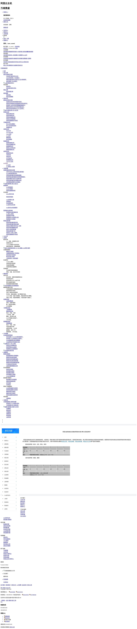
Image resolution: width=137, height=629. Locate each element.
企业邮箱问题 (6, 531)
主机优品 (5, 552)
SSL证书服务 (9, 188)
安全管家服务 (9, 203)
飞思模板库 (9, 309)
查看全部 (5, 27)
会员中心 (5, 48)
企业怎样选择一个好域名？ (13, 77)
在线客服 (15, 65)
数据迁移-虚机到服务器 (12, 360)
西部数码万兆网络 (10, 219)
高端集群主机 (9, 159)
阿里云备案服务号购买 (12, 120)
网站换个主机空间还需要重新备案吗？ (16, 105)
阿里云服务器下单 (10, 231)
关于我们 (3, 585)
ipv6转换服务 (9, 187)
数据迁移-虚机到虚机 (11, 357)
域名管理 (5, 55)
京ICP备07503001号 (5, 587)
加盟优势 (8, 413)
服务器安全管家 (10, 371)
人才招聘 (19, 585)
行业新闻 (6, 450)
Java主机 (8, 136)
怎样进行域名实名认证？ (12, 76)
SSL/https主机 (9, 132)
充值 (12, 600)
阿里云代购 (6, 555)
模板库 (8, 251)
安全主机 (8, 130)
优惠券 (29, 58)
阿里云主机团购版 (10, 118)
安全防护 (6, 491)
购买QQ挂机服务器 (11, 229)
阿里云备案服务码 (10, 190)
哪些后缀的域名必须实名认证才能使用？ (16, 79)
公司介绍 (22, 499)
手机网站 (17, 253)
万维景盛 (5, 550)
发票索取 (25, 58)
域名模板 (15, 55)
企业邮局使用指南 (8, 335)
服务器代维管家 (7, 519)
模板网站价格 (9, 311)
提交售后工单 (6, 544)
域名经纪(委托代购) (11, 88)
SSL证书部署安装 (10, 376)
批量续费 (10, 58)
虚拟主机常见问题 (8, 100)
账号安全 (16, 62)
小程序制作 (9, 258)
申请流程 (8, 415)
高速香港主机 (9, 146)
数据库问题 (6, 524)
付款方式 (13, 585)
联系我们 (6, 461)
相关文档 (6, 457)
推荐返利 (8, 410)
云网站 (5, 237)
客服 (10, 600)
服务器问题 (6, 527)
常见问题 (6, 464)
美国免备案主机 (10, 149)
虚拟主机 (5, 98)
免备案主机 (9, 127)
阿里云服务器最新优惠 (12, 227)
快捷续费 (15, 58)
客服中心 (22, 506)
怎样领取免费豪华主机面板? (13, 182)
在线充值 (17, 46)
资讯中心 (5, 30)
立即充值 (5, 33)
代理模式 (8, 408)
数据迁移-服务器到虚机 (12, 359)
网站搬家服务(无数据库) (12, 355)
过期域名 (8, 398)
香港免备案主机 (10, 142)
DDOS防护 (23, 516)
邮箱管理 (10, 51)
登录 (4, 38)
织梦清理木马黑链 (10, 374)
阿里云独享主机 (10, 115)
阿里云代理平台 (7, 553)
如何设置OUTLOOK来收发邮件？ (14, 336)
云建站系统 (6, 299)
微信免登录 (11, 62)
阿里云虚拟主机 (10, 113)
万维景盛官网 (4, 68)
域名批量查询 (6, 539)
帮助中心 (5, 32)
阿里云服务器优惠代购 (12, 222)
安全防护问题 (6, 529)
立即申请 (8, 417)
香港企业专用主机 (10, 147)
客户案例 (12, 256)
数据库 (5, 485)
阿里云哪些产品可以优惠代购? (14, 178)
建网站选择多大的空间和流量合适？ (15, 107)
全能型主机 (6, 151)
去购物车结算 (6, 20)
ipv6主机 (5, 163)
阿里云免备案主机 (10, 117)
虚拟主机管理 (6, 545)
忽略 (10, 24)
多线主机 (8, 154)
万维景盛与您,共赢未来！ (12, 405)
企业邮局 (6, 474)
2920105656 (20, 592)
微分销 (8, 256)
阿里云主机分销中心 (8, 558)
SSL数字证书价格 (10, 204)
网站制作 (6, 505)
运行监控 (8, 383)
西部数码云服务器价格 (12, 212)
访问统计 (8, 384)
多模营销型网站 (10, 253)
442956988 (12, 592)
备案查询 (5, 542)
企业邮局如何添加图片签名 (13, 342)
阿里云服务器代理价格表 (12, 224)
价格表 (11, 251)
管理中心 (5, 40)
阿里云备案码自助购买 (12, 395)
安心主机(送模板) (10, 124)
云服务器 (5, 168)
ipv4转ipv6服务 (10, 214)
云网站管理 (25, 51)
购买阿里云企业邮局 (11, 347)
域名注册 (5, 72)
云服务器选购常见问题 (9, 170)
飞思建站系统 (6, 307)
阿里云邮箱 (71, 441)
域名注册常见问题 (8, 74)
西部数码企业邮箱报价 (12, 348)
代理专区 (5, 400)
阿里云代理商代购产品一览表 (13, 225)
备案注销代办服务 (10, 393)
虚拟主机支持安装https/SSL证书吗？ (15, 108)
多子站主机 (9, 158)
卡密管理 (20, 55)
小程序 (5, 498)
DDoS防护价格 (10, 194)
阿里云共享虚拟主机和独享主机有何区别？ (17, 103)
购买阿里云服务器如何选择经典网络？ (16, 177)
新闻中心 (6, 440)
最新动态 (22, 501)
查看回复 (10, 65)
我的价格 (26, 62)
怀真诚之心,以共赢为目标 (12, 403)
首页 (4, 71)
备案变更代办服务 (10, 391)
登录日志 (20, 65)
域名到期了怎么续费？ (12, 81)
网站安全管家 (9, 369)
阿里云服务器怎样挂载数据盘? (14, 175)
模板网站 (8, 137)
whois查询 (5, 540)
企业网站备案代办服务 (12, 388)
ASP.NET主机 (9, 161)
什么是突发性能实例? (11, 173)
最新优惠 (6, 447)
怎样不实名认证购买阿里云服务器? (15, 171)
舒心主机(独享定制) (11, 125)
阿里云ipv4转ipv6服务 (11, 232)
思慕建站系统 (6, 321)
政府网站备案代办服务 (12, 389)
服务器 (15, 51)
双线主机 (8, 156)
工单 (15, 600)
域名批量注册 (9, 91)
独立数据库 (9, 139)
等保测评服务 (9, 196)
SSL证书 (25, 55)
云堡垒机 (8, 201)
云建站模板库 (9, 301)
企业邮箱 (5, 333)
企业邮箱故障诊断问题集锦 (13, 340)
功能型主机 (6, 129)
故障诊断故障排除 (10, 381)
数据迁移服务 (6, 354)
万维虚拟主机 (6, 122)
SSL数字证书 (7, 495)
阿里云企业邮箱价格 (11, 345)
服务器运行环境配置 (11, 379)
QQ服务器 (19, 51)
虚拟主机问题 (6, 525)
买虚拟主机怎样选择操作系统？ (14, 101)
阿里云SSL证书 (87, 441)
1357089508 (33, 594)
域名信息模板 (9, 96)
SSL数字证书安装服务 (11, 207)
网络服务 (5, 185)
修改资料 (5, 62)
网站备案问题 (6, 532)
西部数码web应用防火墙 (12, 217)
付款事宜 (6, 454)
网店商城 (8, 255)
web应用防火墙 (10, 199)
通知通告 (6, 444)
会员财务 (6, 488)
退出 (16, 48)
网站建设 (6, 502)
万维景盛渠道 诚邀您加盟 (9, 401)
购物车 (5, 12)
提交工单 (5, 65)
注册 (8, 38)
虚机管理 (5, 51)
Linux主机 (8, 134)
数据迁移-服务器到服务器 (12, 362)
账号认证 (21, 62)
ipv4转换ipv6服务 (10, 166)
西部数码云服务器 (8, 210)
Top (1, 601)
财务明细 (20, 58)
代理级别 (8, 412)
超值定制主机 (9, 153)
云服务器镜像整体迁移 (12, 366)
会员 (7, 600)
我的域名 (8, 95)
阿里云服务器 (6, 220)
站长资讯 (24, 585)
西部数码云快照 (10, 215)
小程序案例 (15, 258)
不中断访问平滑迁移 (11, 364)
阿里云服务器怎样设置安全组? (14, 180)
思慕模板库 (9, 323)
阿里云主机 (6, 112)
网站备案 (6, 478)
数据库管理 (30, 51)
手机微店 (13, 255)
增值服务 (5, 352)
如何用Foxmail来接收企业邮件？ (14, 338)
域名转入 (10, 55)
